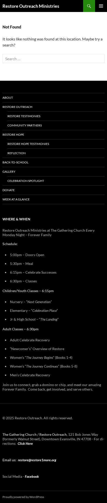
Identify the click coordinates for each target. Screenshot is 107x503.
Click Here (25, 443)
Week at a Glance (16, 199)
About (7, 97)
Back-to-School (15, 162)
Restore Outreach (17, 107)
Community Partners (24, 125)
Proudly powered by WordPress (23, 497)
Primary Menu (101, 6)
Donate (8, 190)
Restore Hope (13, 134)
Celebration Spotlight (25, 181)
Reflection (16, 153)
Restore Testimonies (23, 116)
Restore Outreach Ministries (30, 6)
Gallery (8, 171)
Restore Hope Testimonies (28, 144)
